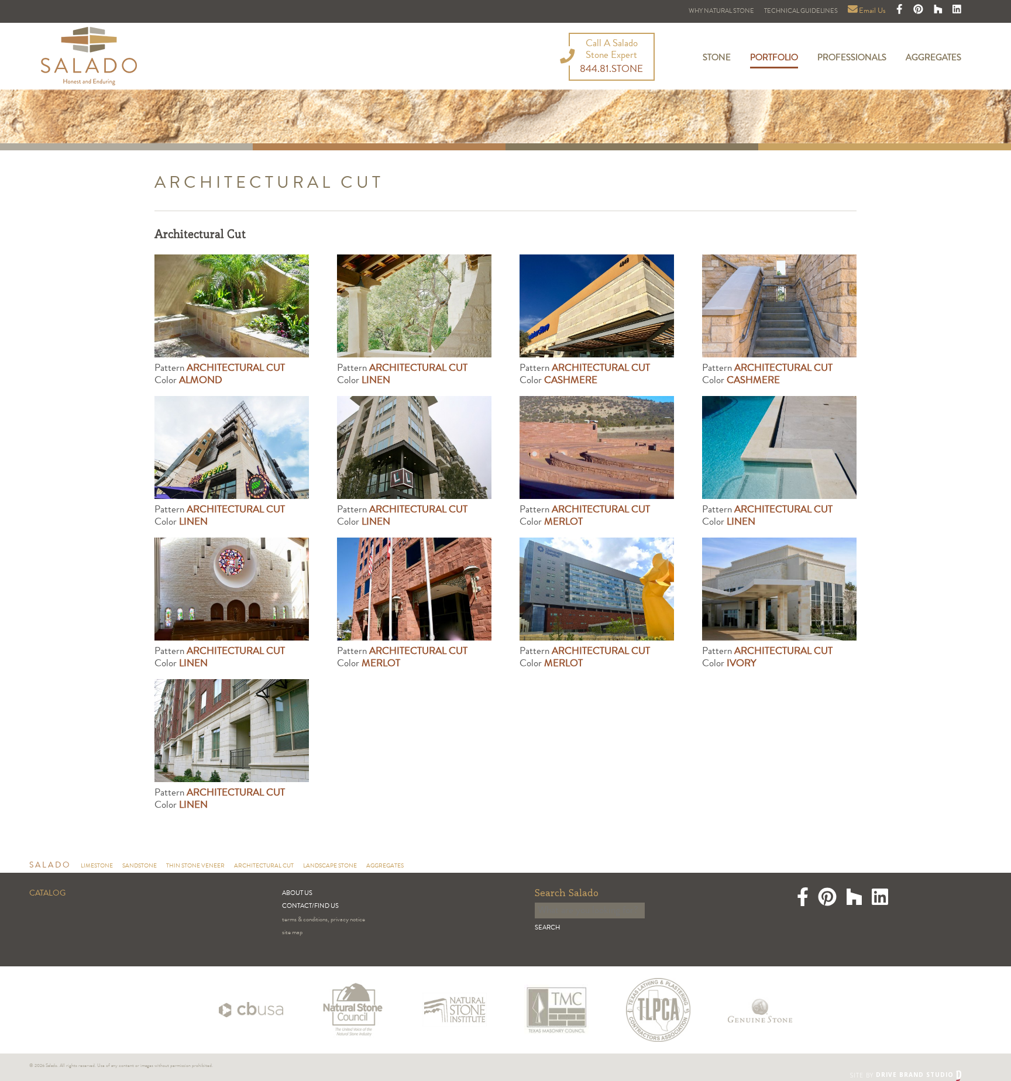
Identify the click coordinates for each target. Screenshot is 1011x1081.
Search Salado (567, 893)
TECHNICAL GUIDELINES (801, 11)
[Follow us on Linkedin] (956, 11)
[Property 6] (597, 589)
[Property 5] (414, 589)
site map (292, 932)
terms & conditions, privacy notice (323, 920)
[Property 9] (231, 730)
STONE (717, 58)
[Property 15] (414, 447)
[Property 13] (779, 305)
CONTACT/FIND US (310, 906)
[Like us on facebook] (900, 11)
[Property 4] (231, 589)
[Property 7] (779, 589)
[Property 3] (779, 447)
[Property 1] (231, 305)
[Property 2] (597, 447)
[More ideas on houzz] (939, 11)
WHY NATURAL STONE (721, 11)
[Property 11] (414, 305)
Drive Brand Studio (916, 1074)
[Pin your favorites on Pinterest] (919, 11)
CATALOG (47, 894)
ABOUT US (297, 893)
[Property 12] (597, 305)
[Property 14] (231, 447)
